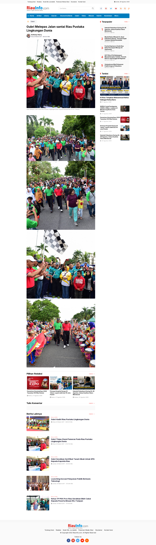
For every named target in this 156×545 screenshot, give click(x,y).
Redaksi (39, 2)
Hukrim (99, 16)
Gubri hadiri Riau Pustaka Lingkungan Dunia (70, 419)
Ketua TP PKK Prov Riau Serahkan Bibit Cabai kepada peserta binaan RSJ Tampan (71, 500)
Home (31, 16)
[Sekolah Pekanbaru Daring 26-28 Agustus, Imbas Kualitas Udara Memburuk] (124, 137)
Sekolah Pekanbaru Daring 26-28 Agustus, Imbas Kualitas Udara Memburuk (83, 392)
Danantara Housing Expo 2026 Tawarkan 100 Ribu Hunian (37, 392)
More (116, 16)
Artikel (39, 16)
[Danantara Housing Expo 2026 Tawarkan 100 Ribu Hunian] (124, 120)
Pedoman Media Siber (63, 2)
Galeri (77, 16)
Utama (46, 16)
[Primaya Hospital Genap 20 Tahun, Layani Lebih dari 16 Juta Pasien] (124, 128)
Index (91, 374)
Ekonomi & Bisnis (66, 16)
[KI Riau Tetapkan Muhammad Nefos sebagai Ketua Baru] (114, 86)
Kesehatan (108, 16)
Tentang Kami (31, 2)
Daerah (54, 16)
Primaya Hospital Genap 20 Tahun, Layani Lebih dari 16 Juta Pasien (60, 392)
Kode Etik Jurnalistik (49, 2)
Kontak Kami (81, 2)
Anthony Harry (36, 35)
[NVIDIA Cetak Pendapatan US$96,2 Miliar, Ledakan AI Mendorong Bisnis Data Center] (124, 109)
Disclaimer (74, 2)
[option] (38, 387)
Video (84, 16)
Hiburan (91, 16)
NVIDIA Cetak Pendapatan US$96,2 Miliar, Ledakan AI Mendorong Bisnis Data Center (109, 109)
